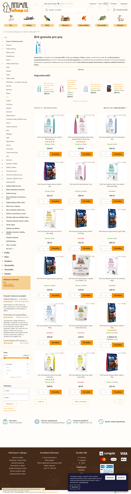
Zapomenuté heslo (10, 411)
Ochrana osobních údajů (17, 471)
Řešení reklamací (49, 466)
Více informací (83, 482)
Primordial (9, 149)
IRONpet (9, 134)
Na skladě (17, 364)
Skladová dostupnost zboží (17, 468)
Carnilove (9, 104)
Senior (8, 60)
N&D (7, 138)
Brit (7, 97)
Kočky (7, 252)
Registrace (124, 4)
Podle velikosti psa (12, 64)
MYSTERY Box (11, 241)
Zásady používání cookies (18, 474)
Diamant (9, 112)
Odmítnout (110, 478)
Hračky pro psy (11, 193)
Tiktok (83, 463)
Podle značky (10, 78)
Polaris (8, 145)
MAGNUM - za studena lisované (16, 82)
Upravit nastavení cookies (50, 492)
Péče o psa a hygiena (13, 206)
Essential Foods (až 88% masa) (16, 119)
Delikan (8, 108)
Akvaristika (9, 265)
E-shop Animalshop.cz (49, 458)
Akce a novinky (11, 245)
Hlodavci (8, 261)
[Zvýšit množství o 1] (48, 154)
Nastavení (75, 487)
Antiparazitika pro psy (13, 186)
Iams (7, 130)
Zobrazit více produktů (80, 101)
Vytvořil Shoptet (122, 492)
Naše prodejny (49, 460)
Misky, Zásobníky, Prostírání (15, 190)
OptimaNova (10, 141)
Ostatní (7, 274)
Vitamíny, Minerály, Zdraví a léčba (17, 221)
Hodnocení (81, 467)
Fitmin (8, 123)
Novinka (17, 370)
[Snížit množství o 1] (39, 154)
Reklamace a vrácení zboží (17, 460)
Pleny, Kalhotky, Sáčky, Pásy (15, 210)
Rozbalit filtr (15, 377)
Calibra (8, 101)
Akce (17, 367)
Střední (8, 71)
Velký (8, 75)
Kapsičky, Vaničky (11, 164)
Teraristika (8, 269)
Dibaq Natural (10, 116)
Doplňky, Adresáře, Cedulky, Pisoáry (15, 233)
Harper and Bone (11, 127)
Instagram (83, 460)
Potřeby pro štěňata (12, 228)
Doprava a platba (17, 458)
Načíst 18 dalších (81, 402)
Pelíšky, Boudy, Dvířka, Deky (15, 203)
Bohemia (9, 90)
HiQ (7, 156)
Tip (17, 373)
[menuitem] (10, 25)
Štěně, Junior (10, 53)
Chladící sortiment (12, 238)
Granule (8, 45)
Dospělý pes (10, 56)
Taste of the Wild (12, 153)
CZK (105, 4)
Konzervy (9, 160)
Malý (7, 67)
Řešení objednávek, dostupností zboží (49, 463)
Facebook (83, 458)
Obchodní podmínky (17, 463)
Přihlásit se (10, 404)
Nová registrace (9, 408)
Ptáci (6, 257)
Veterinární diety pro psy (14, 175)
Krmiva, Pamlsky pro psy (14, 41)
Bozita (8, 93)
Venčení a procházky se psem (16, 214)
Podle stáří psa (11, 49)
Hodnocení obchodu (11, 280)
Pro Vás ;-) (9, 249)
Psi (5, 37)
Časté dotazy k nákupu (17, 466)
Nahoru (41, 402)
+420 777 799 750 (66, 4)
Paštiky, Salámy (11, 167)
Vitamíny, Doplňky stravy (14, 179)
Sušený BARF (10, 182)
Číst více (81, 70)
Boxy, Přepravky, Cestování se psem (16, 198)
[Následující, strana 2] (120, 401)
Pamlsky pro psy (11, 171)
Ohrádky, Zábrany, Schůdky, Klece (17, 217)
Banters (8, 86)
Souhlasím (121, 478)
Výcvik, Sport (10, 225)
